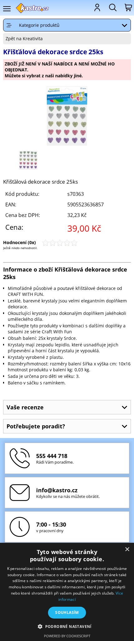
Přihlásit (96, 7)
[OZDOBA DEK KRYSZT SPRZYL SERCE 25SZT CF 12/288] (28, 168)
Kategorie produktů (39, 25)
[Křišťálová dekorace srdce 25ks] (67, 116)
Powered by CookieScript (67, 636)
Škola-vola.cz (33, 7)
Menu (7, 8)
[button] (67, 626)
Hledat (112, 7)
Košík (127, 7)
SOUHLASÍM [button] (67, 612)
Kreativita (33, 38)
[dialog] (67, 592)
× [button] (127, 549)
